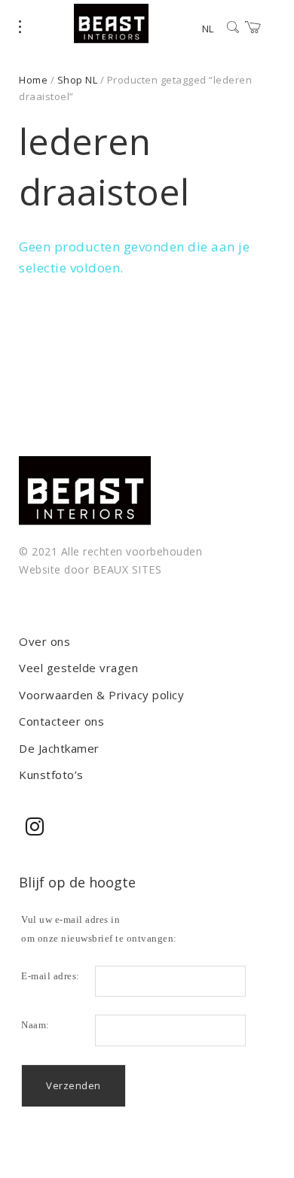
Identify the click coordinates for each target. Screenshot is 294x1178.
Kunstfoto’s (51, 774)
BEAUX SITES (127, 569)
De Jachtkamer (59, 748)
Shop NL (77, 80)
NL (207, 28)
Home (33, 80)
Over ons (44, 641)
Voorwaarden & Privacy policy (101, 694)
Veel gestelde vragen (78, 667)
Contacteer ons (61, 721)
